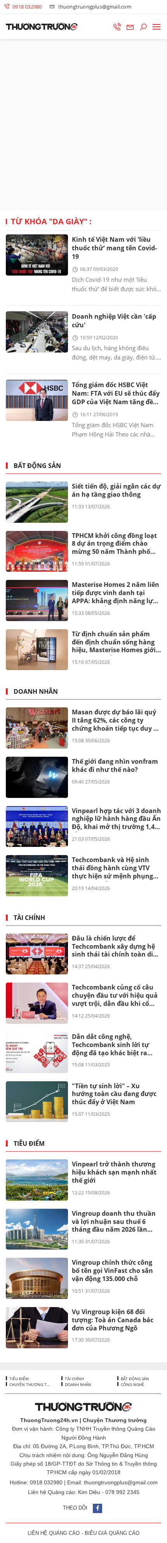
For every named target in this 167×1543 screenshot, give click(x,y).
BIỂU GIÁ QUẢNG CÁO (112, 1533)
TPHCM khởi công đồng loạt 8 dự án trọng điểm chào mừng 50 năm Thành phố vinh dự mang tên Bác (114, 544)
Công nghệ (132, 1384)
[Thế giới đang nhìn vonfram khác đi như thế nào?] (37, 777)
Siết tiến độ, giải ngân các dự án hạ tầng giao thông (116, 490)
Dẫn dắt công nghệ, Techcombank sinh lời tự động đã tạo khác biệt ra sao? (110, 1045)
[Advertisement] (83, 124)
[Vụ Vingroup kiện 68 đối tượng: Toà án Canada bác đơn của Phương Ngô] (37, 1327)
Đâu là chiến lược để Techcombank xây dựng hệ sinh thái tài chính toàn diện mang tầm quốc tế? (116, 947)
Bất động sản (37, 466)
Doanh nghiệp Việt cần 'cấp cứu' (114, 320)
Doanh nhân (36, 691)
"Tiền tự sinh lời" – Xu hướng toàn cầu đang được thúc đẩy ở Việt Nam (114, 1094)
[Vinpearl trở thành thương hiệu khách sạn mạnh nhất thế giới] (37, 1180)
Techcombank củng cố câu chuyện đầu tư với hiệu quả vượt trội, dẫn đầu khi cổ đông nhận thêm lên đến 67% (115, 996)
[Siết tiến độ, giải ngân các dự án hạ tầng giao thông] (37, 502)
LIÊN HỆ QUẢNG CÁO (54, 1533)
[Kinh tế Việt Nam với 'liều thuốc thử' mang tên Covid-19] (37, 255)
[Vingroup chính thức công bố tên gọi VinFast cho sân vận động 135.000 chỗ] (37, 1278)
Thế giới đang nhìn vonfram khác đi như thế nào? (115, 765)
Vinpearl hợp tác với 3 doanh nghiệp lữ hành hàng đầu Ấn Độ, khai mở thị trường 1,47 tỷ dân (116, 819)
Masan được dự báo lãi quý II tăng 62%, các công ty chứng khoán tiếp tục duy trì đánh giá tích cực (116, 720)
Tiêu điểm (29, 1143)
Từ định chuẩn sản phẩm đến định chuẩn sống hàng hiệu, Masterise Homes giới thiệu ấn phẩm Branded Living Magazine (114, 642)
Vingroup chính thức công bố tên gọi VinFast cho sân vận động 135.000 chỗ (112, 1270)
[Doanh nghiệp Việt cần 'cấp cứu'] (37, 332)
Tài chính (29, 918)
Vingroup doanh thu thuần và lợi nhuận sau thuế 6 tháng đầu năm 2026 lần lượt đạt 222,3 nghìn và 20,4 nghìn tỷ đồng (115, 1222)
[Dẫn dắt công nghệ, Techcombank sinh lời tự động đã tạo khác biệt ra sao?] (37, 1052)
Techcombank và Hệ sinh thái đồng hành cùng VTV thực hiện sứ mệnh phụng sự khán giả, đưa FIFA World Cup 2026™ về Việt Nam (115, 868)
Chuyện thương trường (29, 1384)
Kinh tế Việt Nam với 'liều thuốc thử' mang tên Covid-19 (114, 248)
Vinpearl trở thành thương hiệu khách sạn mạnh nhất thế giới (114, 1172)
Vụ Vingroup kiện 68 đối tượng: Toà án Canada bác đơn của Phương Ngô (112, 1319)
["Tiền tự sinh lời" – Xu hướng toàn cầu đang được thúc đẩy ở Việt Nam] (37, 1101)
